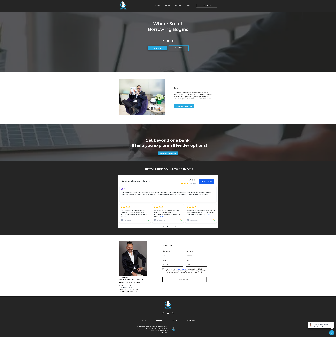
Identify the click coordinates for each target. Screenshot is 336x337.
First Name (166, 251)
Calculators (178, 6)
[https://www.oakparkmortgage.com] (127, 5)
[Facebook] (168, 41)
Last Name (189, 251)
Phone (188, 260)
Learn (188, 6)
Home (157, 6)
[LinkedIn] (172, 41)
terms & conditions (181, 269)
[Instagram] (163, 41)
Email (164, 260)
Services (167, 6)
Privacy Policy (164, 332)
